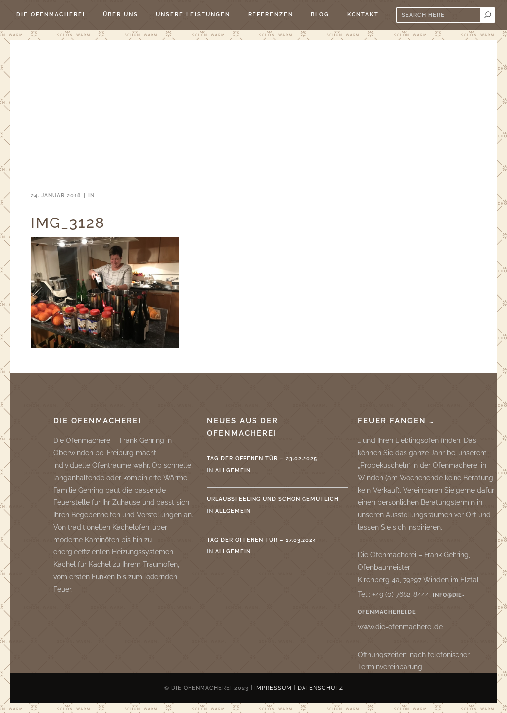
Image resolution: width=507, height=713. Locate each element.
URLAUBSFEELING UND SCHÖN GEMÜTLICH (273, 499)
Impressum (273, 688)
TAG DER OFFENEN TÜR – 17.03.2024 (261, 540)
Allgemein (233, 470)
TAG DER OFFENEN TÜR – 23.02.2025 (262, 458)
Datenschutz (320, 688)
